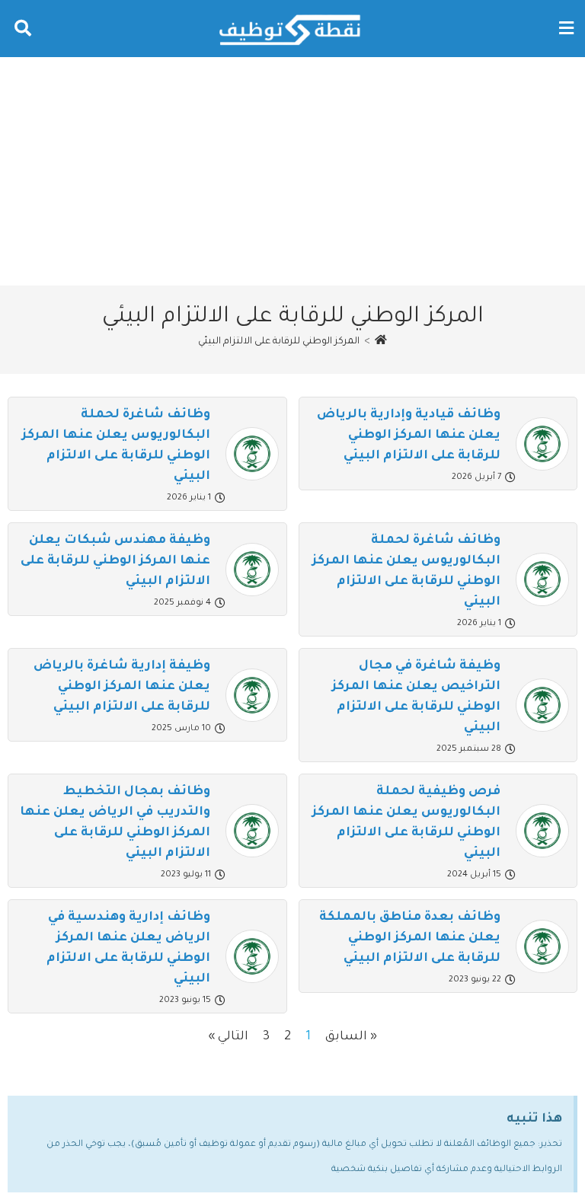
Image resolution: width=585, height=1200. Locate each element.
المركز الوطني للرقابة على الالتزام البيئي (279, 342)
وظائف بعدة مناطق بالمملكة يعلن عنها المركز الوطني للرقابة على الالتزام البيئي (409, 938)
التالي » (228, 1037)
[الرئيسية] (381, 342)
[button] (566, 28)
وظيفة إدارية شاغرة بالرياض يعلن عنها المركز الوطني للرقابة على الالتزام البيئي (122, 686)
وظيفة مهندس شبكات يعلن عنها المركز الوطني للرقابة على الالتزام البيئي (115, 561)
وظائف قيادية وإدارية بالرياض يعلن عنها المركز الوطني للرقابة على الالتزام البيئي (408, 435)
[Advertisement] (292, 171)
